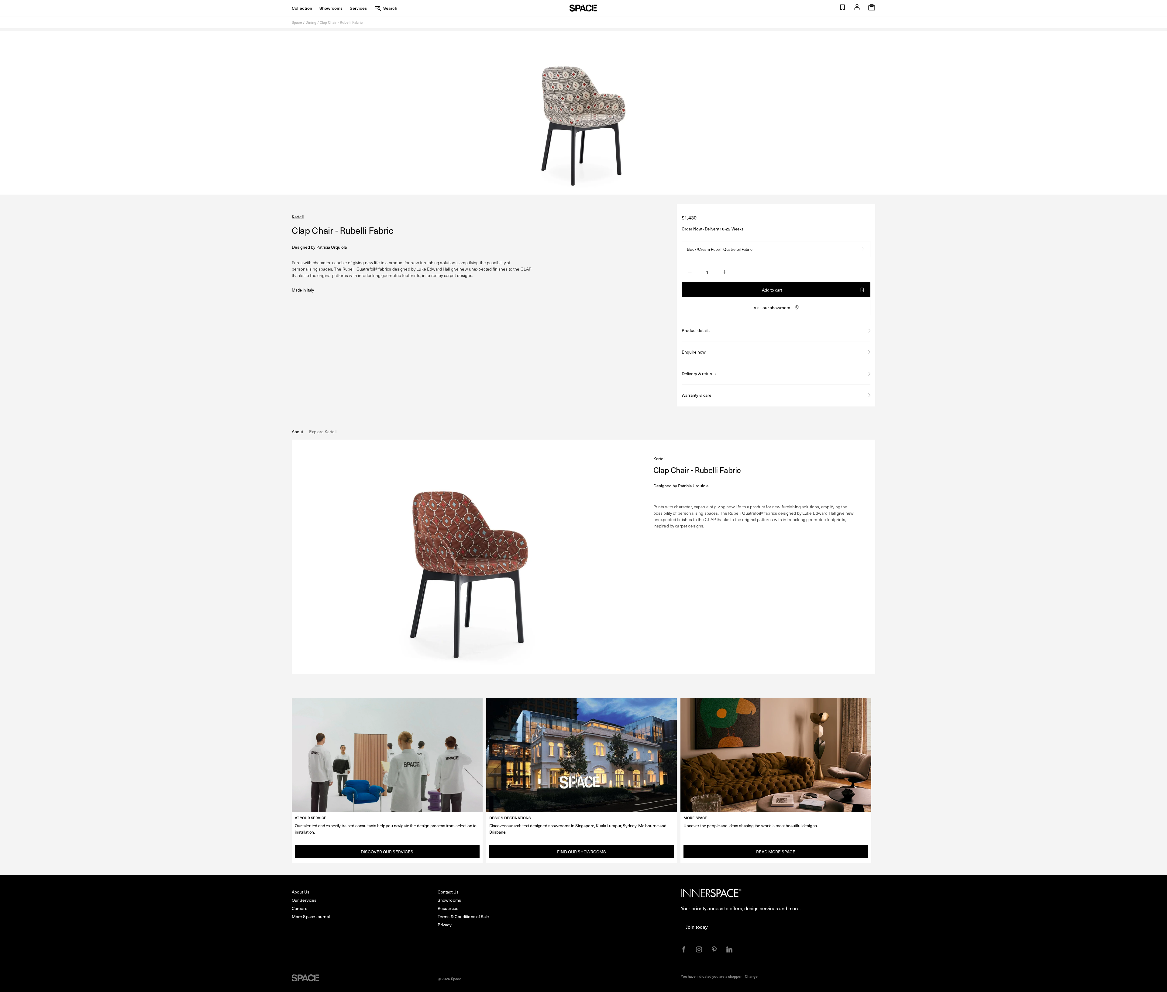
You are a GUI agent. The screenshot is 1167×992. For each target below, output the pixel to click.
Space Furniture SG (583, 8)
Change (751, 976)
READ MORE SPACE (775, 852)
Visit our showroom (772, 307)
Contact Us (448, 892)
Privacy (445, 924)
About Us (300, 892)
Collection (302, 8)
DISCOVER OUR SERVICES (387, 852)
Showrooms (331, 8)
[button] (842, 8)
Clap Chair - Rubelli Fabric (341, 22)
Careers (299, 908)
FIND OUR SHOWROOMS (581, 852)
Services (358, 8)
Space (297, 22)
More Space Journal (311, 916)
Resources (448, 908)
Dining (310, 22)
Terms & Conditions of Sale (463, 916)
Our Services (304, 900)
